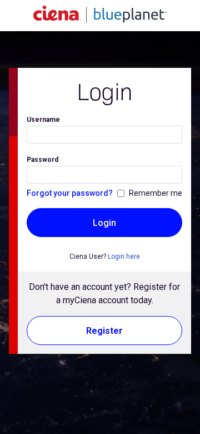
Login (104, 223)
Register (104, 331)
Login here (124, 256)
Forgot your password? (70, 193)
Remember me (155, 193)
